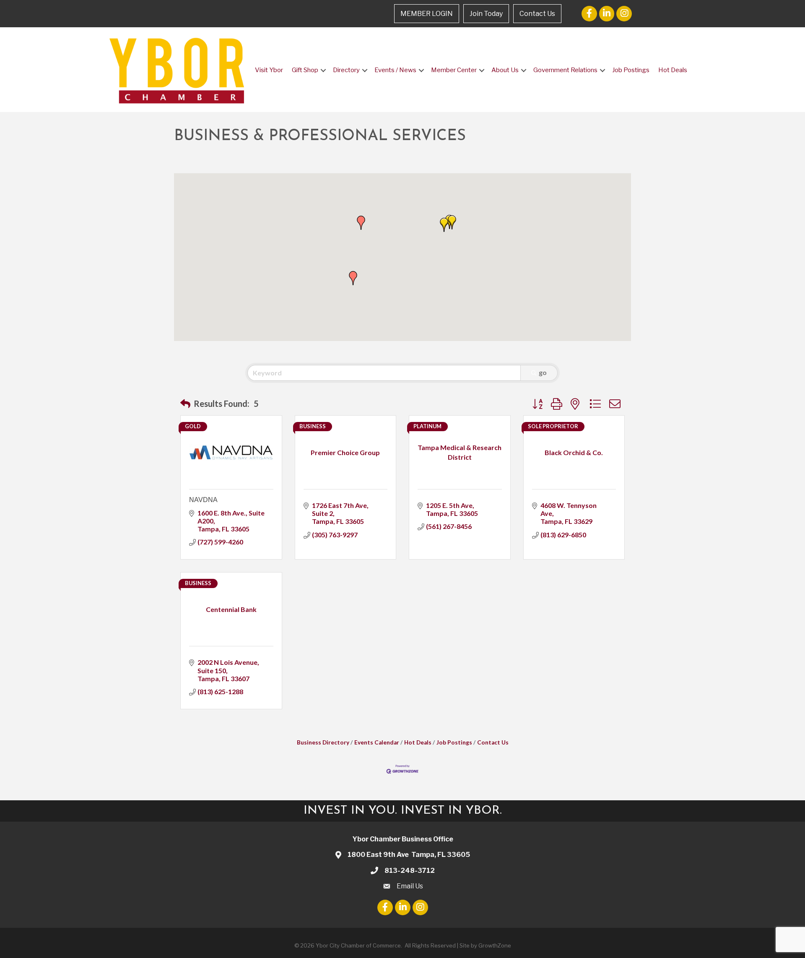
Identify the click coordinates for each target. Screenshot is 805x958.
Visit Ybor (269, 70)
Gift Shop (305, 70)
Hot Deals (672, 70)
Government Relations (565, 70)
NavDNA (203, 499)
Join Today (486, 14)
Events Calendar (376, 742)
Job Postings (630, 70)
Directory (346, 70)
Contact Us (537, 14)
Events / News (395, 70)
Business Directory (323, 742)
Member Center (454, 70)
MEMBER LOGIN (426, 14)
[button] (353, 278)
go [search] (543, 372)
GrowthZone (494, 945)
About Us (505, 70)
